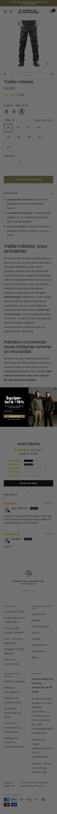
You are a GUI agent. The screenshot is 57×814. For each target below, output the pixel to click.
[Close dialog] (55, 389)
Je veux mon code (14, 416)
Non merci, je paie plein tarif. (14, 419)
